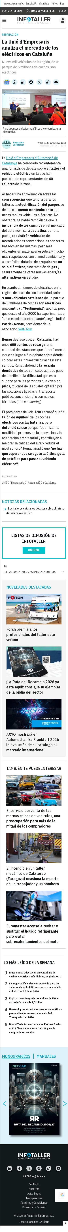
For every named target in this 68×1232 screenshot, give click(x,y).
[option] (34, 1099)
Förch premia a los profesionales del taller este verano (30, 634)
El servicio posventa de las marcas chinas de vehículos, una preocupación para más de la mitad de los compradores (33, 818)
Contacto (34, 1184)
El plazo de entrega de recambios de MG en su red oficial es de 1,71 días (32, 1000)
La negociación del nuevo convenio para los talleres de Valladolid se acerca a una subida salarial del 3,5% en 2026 (33, 987)
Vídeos (54, 3)
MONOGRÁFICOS (16, 1056)
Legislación (31, 3)
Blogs (63, 3)
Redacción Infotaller (18, 144)
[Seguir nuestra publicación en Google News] (6, 82)
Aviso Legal (34, 1193)
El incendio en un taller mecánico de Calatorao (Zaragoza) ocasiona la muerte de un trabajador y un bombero (32, 876)
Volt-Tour (25, 329)
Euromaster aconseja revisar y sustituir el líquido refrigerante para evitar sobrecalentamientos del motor (33, 933)
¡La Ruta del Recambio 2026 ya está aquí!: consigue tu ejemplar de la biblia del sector (33, 687)
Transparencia (34, 1198)
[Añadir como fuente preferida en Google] (61, 1195)
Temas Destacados (14, 3)
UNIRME (34, 550)
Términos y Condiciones (33, 1202)
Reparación (10, 34)
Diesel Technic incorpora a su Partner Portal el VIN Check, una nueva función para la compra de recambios (33, 1028)
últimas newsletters (41, 11)
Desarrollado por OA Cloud (34, 1222)
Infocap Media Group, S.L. (39, 1215)
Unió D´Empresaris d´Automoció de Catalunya (29, 482)
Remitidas (44, 3)
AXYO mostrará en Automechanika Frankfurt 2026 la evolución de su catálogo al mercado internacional (32, 742)
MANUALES (46, 1056)
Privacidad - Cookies (34, 1207)
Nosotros (34, 1189)
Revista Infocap (12, 11)
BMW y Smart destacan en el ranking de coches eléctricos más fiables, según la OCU (33, 974)
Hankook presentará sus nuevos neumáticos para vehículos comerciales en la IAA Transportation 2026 (33, 1013)
